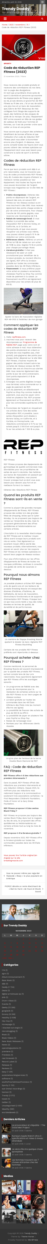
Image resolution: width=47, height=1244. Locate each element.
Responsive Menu (42, 2)
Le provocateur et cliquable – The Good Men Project (28, 1126)
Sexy (4, 1072)
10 (30, 943)
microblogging (8, 1031)
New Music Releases (11, 1041)
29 (17, 955)
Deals (4, 990)
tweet (4, 1099)
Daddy (5, 987)
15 (17, 947)
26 (42, 951)
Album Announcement (12, 977)
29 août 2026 (17, 1168)
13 (5, 947)
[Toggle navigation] (5, 19)
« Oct (4, 958)
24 (29, 951)
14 (11, 947)
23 (23, 951)
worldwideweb (9, 1112)
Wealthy (5, 1109)
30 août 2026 (17, 1131)
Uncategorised (8, 1106)
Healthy (5, 1017)
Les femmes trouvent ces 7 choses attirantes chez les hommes (25, 1162)
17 (30, 947)
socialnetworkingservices (13, 1075)
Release (5, 1065)
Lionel (28, 1144)
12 (42, 943)
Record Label (8, 1062)
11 (36, 943)
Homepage (7, 1024)
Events (5, 1004)
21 (11, 951)
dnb (3, 997)
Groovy (5, 1014)
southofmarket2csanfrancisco (15, 1082)
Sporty (7, 63)
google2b (6, 1011)
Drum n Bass (8, 1001)
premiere (6, 1051)
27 (5, 955)
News (4, 1045)
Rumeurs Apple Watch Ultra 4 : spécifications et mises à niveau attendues (27, 1138)
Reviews (5, 1068)
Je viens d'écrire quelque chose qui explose (27, 1150)
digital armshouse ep (11, 994)
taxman (5, 1092)
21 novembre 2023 (11, 76)
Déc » (10, 958)
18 (36, 947)
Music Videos (7, 1038)
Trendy (5, 1095)
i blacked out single (11, 1028)
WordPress (33, 1240)
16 (23, 947)
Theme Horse (27, 1236)
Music (4, 1034)
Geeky (5, 1007)
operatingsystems (10, 1048)
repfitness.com (19, 337)
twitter (5, 1102)
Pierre (23, 76)
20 (5, 951)
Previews (6, 1055)
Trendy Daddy (15, 8)
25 (36, 951)
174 (3, 970)
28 (11, 955)
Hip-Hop (6, 1021)
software (6, 1078)
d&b (3, 984)
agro (4, 973)
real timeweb (8, 1058)
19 (42, 947)
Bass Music (7, 980)
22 (17, 951)
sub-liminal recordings (12, 1089)
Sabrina (28, 1131)
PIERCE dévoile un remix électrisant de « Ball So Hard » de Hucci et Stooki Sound (23, 889)
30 (23, 955)
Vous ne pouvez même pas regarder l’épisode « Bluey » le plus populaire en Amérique (24, 876)
